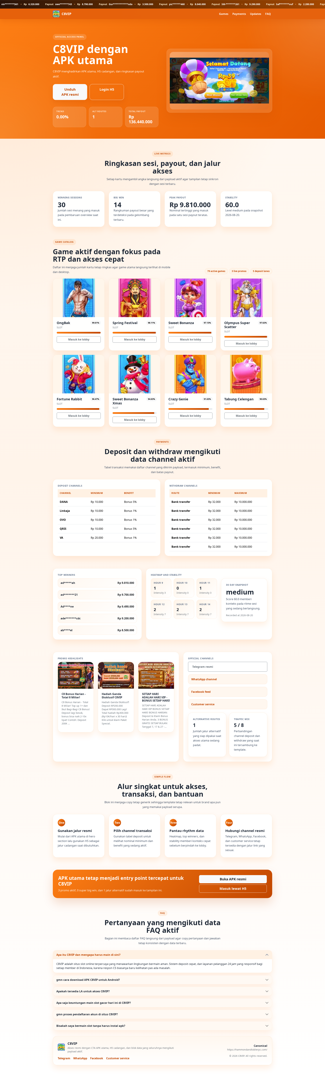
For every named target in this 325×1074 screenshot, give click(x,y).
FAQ (268, 14)
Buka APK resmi (233, 879)
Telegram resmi (202, 667)
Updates (255, 14)
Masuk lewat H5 (233, 888)
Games (223, 14)
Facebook (96, 1058)
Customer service (202, 704)
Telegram (64, 1058)
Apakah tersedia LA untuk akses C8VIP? (83, 991)
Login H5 (107, 89)
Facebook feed (201, 692)
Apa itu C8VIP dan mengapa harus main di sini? (88, 955)
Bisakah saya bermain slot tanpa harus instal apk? (90, 1026)
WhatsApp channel (204, 679)
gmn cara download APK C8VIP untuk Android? (88, 980)
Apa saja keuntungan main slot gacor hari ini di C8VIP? (93, 1003)
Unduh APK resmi (70, 92)
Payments (239, 14)
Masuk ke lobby (78, 339)
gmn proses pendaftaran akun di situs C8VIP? (87, 1014)
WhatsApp (80, 1058)
